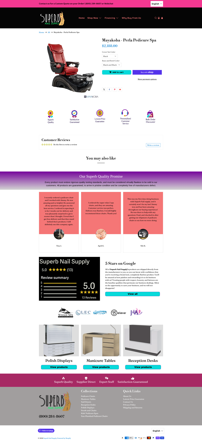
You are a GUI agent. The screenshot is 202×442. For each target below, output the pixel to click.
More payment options (147, 79)
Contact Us (128, 402)
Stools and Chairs (88, 410)
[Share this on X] (104, 89)
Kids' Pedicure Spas (89, 413)
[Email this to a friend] (120, 89)
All (49, 32)
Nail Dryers (86, 402)
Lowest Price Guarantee (133, 399)
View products (59, 367)
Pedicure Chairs (88, 396)
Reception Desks (88, 405)
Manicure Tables (88, 399)
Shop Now (92, 18)
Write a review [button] (153, 145)
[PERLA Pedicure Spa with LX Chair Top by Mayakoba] (69, 68)
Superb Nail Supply (50, 438)
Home (82, 18)
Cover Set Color (108, 52)
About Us (127, 396)
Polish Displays (87, 407)
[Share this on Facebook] (109, 89)
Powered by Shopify (64, 438)
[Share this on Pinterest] (115, 89)
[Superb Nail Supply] (52, 18)
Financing (110, 18)
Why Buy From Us (131, 18)
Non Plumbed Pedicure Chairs (94, 416)
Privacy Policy (129, 405)
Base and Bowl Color (111, 61)
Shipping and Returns (132, 407)
